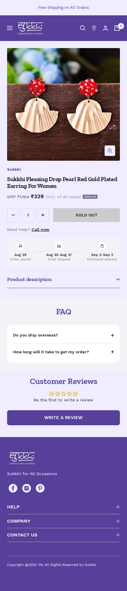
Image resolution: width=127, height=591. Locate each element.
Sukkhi (14, 169)
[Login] (105, 28)
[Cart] (117, 28)
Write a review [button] (63, 417)
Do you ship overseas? (35, 335)
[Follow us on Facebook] (13, 488)
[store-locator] (94, 28)
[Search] (82, 28)
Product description (29, 279)
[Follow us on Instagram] (26, 488)
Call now (40, 229)
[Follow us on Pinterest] (40, 488)
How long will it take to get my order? (51, 351)
